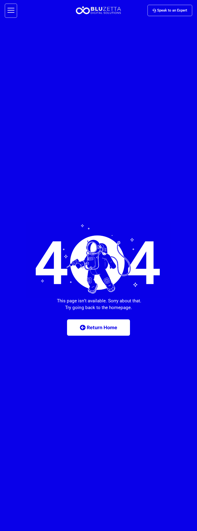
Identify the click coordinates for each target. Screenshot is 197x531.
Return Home (102, 327)
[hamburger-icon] (11, 11)
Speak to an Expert (172, 10)
